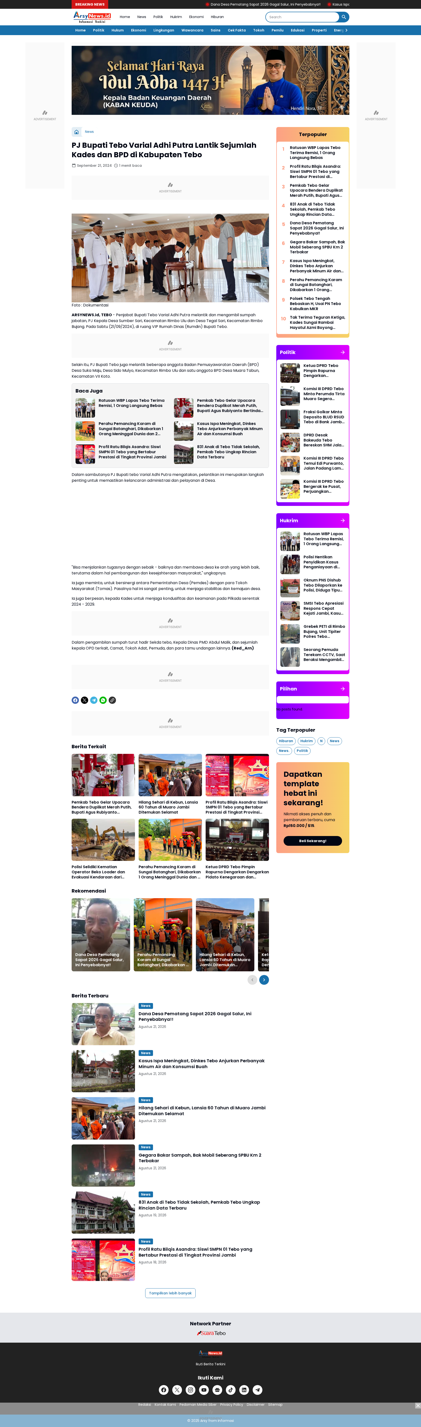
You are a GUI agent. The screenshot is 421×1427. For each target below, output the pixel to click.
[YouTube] (204, 1390)
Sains (215, 30)
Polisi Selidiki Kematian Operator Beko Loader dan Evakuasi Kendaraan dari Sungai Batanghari (98, 872)
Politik (158, 16)
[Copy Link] (112, 700)
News (141, 16)
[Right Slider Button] (344, 30)
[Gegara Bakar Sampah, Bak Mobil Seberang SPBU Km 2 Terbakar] (103, 1165)
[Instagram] (190, 1390)
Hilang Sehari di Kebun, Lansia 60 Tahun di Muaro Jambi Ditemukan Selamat (168, 807)
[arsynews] (92, 17)
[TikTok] (231, 1390)
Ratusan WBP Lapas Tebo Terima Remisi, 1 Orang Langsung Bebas (131, 403)
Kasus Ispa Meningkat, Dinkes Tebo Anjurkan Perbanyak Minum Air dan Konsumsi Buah (230, 428)
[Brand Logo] (210, 1333)
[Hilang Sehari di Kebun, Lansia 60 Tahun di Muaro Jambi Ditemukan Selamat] (170, 775)
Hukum (118, 30)
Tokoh (258, 30)
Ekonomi (196, 16)
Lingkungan (163, 30)
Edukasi (298, 30)
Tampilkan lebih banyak (170, 1293)
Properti (319, 30)
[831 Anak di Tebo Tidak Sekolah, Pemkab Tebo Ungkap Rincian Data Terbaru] (183, 454)
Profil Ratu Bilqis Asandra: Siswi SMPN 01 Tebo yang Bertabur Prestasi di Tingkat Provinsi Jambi (132, 452)
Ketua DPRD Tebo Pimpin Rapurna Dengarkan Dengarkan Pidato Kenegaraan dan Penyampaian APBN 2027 (237, 872)
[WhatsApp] (103, 700)
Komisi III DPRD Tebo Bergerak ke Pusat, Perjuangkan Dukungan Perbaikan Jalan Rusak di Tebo (324, 486)
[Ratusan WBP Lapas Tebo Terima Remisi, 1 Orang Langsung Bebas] (85, 408)
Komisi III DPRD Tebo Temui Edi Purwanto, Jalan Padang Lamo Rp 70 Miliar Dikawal (324, 463)
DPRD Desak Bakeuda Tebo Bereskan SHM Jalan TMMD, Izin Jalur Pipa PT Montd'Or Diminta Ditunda (324, 440)
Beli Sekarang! (312, 840)
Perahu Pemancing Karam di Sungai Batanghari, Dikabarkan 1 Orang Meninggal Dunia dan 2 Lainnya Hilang (131, 428)
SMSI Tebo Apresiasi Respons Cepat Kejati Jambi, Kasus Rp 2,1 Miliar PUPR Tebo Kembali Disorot (324, 608)
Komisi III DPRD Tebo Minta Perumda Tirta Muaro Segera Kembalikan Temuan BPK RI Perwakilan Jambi (324, 394)
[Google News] (217, 1390)
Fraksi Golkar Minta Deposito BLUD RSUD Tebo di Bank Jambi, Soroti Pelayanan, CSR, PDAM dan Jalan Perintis (324, 417)
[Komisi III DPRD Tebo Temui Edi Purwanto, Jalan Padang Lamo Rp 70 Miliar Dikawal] (290, 465)
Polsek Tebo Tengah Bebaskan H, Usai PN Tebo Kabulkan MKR (315, 303)
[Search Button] (344, 17)
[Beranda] (76, 132)
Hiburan (217, 16)
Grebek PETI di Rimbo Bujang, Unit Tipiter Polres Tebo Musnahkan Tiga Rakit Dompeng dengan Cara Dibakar (324, 631)
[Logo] (211, 1354)
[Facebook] (75, 700)
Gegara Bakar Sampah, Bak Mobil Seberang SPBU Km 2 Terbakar (200, 1158)
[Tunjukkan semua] (343, 352)
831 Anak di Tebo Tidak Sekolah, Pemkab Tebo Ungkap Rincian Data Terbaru (228, 452)
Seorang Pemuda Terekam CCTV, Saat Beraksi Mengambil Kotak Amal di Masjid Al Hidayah (324, 654)
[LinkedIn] (244, 1390)
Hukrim (176, 16)
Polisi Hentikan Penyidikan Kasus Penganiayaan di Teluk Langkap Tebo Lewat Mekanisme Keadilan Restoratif (324, 562)
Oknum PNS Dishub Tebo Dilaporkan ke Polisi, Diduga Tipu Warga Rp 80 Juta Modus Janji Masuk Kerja (323, 585)
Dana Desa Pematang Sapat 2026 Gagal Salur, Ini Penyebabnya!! (212, 4)
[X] (84, 700)
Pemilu (278, 30)
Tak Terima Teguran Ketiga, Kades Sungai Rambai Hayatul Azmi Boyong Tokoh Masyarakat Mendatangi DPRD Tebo (317, 322)
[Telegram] (93, 700)
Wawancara (192, 30)
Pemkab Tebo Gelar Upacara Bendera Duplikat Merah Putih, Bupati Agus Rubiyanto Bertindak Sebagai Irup (230, 405)
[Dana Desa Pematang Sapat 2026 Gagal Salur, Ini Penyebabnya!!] (101, 934)
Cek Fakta (237, 30)
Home (125, 16)
